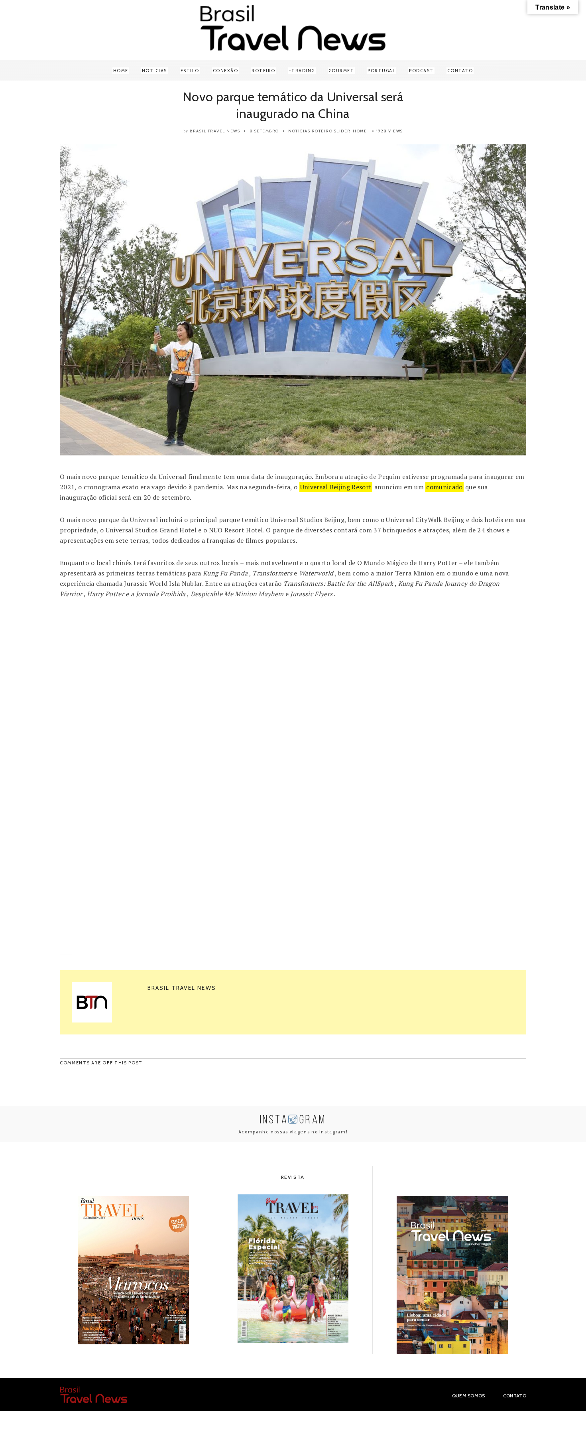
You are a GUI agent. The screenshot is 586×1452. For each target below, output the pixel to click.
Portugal (381, 70)
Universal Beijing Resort (336, 487)
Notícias (299, 131)
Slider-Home (350, 131)
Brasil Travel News (215, 131)
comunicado (444, 487)
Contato (460, 70)
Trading (303, 70)
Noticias (154, 70)
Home (120, 70)
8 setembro (264, 131)
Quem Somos (468, 1396)
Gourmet (341, 70)
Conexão (225, 70)
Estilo (190, 70)
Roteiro (263, 70)
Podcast (421, 70)
